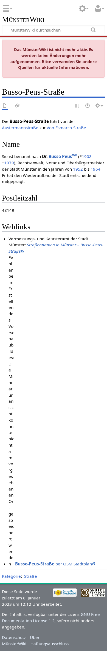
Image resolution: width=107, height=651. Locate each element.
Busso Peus (63, 156)
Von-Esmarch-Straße (66, 127)
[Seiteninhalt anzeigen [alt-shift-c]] (5, 106)
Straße (30, 576)
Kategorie (11, 576)
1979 (9, 162)
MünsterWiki (23, 20)
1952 (78, 169)
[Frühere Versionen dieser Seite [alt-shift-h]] (88, 106)
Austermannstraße (20, 127)
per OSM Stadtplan (53, 564)
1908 (87, 156)
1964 (95, 169)
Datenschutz (14, 637)
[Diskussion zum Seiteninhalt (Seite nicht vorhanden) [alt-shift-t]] (17, 106)
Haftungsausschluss (49, 643)
